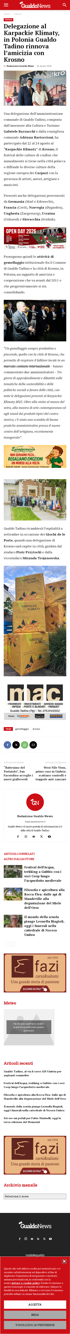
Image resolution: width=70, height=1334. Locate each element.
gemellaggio (22, 728)
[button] (64, 1261)
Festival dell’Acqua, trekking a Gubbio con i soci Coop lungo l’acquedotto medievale (42, 874)
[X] (16, 745)
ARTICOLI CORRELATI (19, 854)
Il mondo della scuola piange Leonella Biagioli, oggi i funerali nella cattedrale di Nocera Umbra (44, 926)
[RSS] (38, 1238)
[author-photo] (35, 811)
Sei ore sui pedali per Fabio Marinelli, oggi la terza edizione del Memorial (32, 1120)
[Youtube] (51, 836)
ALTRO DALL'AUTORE (19, 859)
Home (7, 13)
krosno (36, 728)
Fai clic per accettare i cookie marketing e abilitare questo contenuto (28, 1027)
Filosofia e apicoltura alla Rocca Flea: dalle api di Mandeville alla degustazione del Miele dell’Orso (44, 899)
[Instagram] (27, 836)
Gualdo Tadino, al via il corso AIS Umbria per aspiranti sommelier (32, 1073)
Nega (35, 1315)
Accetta (35, 1304)
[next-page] (12, 944)
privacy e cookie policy (26, 1283)
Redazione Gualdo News (20, 66)
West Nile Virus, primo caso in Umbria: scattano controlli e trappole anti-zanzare (51, 773)
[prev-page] (6, 944)
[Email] (33, 745)
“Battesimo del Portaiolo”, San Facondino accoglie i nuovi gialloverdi (18, 773)
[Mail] (35, 836)
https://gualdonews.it (35, 821)
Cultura (17, 13)
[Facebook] (7, 745)
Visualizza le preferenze (35, 1325)
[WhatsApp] (24, 745)
